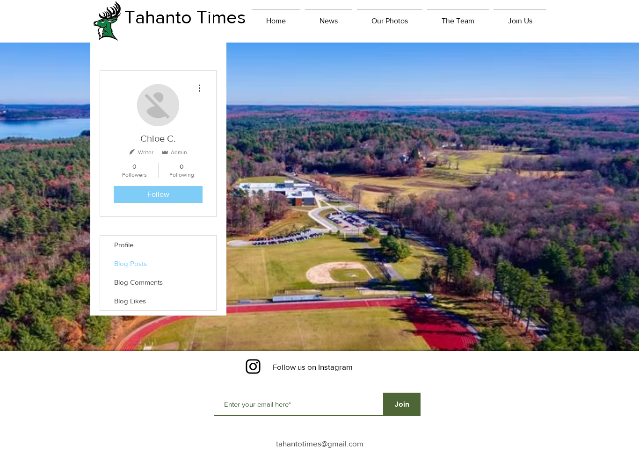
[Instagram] (253, 366)
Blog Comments (138, 282)
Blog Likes (130, 301)
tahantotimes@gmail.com (319, 443)
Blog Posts (130, 263)
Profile (123, 245)
